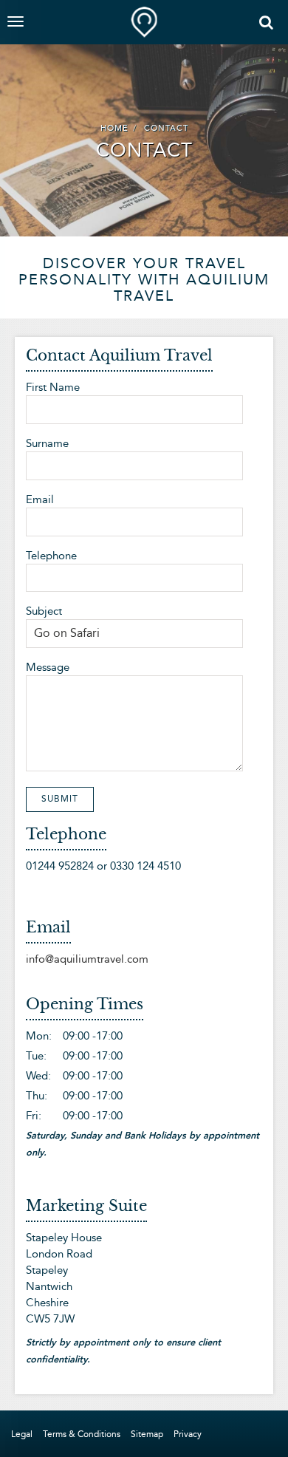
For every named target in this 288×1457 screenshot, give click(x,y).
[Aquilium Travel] (144, 18)
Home (114, 128)
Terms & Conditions (81, 1434)
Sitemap (147, 1434)
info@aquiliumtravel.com (87, 959)
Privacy (188, 1434)
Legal (21, 1434)
